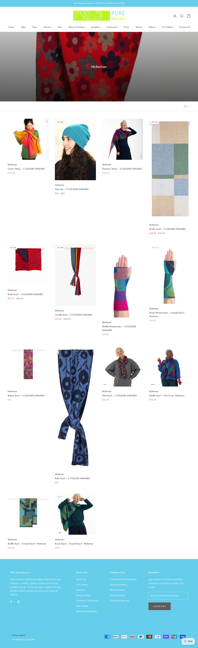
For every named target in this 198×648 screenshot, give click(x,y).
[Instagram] (18, 602)
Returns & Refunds (86, 611)
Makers (152, 27)
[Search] (181, 15)
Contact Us (184, 27)
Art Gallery (167, 27)
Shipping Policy (118, 584)
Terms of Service (119, 600)
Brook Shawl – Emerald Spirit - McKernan (74, 543)
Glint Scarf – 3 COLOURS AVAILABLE (119, 395)
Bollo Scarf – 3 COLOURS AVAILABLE (72, 478)
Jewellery (95, 27)
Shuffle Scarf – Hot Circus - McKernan (166, 395)
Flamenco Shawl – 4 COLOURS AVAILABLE (122, 168)
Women (47, 27)
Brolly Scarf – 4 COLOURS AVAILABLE (25, 294)
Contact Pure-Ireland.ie (123, 579)
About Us (81, 579)
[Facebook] (11, 602)
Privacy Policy (83, 595)
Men (60, 27)
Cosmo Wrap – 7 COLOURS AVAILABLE (26, 168)
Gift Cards (82, 584)
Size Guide (82, 606)
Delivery (80, 589)
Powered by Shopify (23, 639)
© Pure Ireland (18, 635)
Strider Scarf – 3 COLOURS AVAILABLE (167, 228)
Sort (186, 106)
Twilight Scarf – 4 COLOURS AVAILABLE (74, 314)
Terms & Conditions (87, 600)
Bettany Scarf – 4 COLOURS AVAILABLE (26, 395)
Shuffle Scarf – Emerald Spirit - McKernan (27, 543)
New (34, 27)
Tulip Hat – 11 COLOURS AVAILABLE (72, 189)
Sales (23, 27)
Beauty (139, 27)
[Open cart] (188, 15)
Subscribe (159, 606)
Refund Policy (117, 589)
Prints (126, 27)
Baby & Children (77, 27)
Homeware (112, 27)
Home (11, 27)
